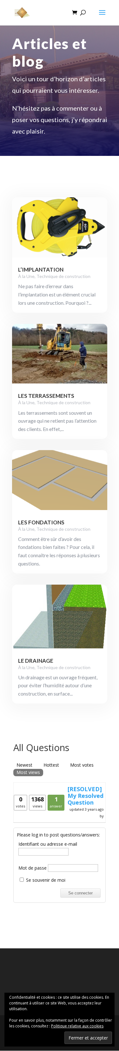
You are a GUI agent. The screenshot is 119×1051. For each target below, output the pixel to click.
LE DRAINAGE (35, 660)
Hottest (51, 765)
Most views (28, 772)
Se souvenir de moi (45, 880)
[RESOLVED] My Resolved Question (85, 795)
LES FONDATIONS (41, 522)
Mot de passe (32, 868)
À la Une (26, 276)
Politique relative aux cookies (77, 1026)
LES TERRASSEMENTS (46, 395)
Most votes (82, 765)
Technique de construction (63, 276)
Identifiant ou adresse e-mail (47, 844)
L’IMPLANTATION (40, 269)
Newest (24, 765)
